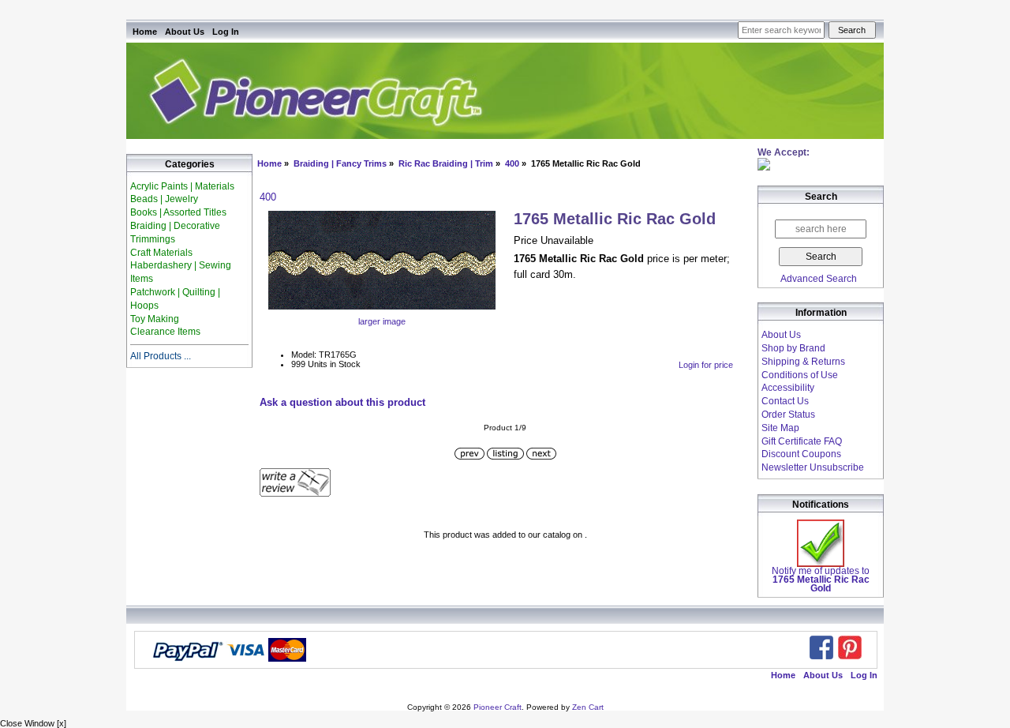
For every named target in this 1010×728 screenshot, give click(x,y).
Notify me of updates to (821, 579)
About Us (184, 31)
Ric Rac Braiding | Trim (445, 163)
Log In (225, 31)
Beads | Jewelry (164, 199)
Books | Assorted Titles (178, 212)
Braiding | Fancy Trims (340, 163)
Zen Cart (588, 707)
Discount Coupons (801, 454)
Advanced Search (818, 278)
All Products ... (160, 356)
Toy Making (154, 319)
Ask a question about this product (342, 402)
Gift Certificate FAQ (801, 441)
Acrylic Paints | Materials (182, 186)
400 (512, 163)
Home (145, 31)
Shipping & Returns (803, 361)
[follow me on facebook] (821, 647)
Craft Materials (161, 252)
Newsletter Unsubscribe (812, 467)
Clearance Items (165, 331)
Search (821, 197)
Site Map (780, 427)
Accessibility (787, 387)
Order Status (788, 414)
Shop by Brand (793, 348)
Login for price (706, 365)
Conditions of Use (799, 375)
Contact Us (785, 401)
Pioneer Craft (497, 707)
